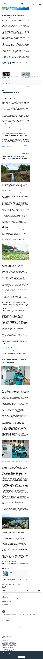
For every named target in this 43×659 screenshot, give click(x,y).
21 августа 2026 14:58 (25, 153)
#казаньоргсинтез (11, 353)
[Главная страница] (21, 4)
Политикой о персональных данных (19, 654)
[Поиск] (33, 4)
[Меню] (40, 4)
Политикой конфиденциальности (33, 654)
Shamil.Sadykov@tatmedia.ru (7, 650)
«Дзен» (14, 350)
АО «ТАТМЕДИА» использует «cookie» (8, 642)
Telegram (18, 350)
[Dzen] (27, 591)
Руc (2, 4)
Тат (8, 4)
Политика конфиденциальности (7, 647)
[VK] (4, 591)
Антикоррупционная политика (7, 640)
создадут (4, 564)
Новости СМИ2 (6, 82)
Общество (27, 86)
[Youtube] (39, 591)
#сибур (3, 353)
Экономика (27, 152)
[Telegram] (16, 591)
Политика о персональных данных (8, 638)
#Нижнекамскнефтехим (21, 353)
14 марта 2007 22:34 (25, 87)
